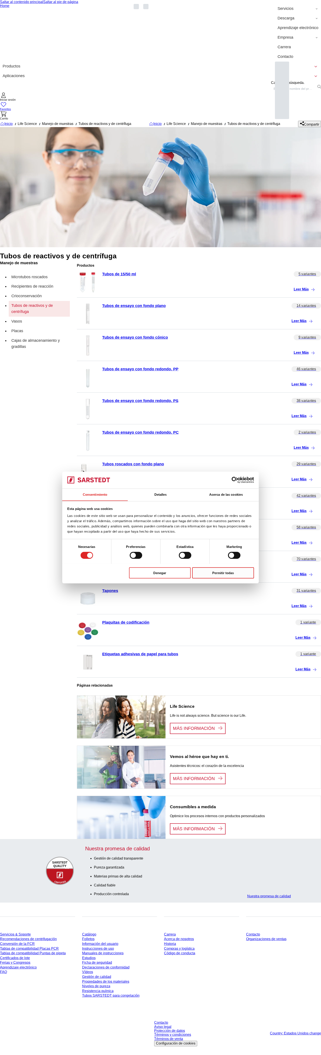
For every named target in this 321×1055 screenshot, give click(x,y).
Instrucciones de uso (98, 948)
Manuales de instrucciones (103, 953)
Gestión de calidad (96, 977)
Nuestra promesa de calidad (269, 896)
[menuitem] (298, 9)
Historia (170, 944)
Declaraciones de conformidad (105, 967)
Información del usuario (100, 944)
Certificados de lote (15, 958)
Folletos (88, 939)
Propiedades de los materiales (105, 981)
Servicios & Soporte (15, 934)
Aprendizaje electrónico (18, 967)
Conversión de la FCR (17, 944)
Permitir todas (223, 573)
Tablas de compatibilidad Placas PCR (29, 948)
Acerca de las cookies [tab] (226, 494)
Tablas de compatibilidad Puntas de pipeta (33, 953)
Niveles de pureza (96, 986)
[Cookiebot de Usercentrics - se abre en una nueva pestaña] (235, 480)
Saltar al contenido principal (21, 2)
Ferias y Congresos (15, 962)
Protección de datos (169, 1031)
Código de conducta (179, 953)
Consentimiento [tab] (95, 494)
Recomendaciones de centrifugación (28, 939)
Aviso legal (162, 1027)
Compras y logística (179, 948)
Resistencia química (98, 991)
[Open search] (319, 87)
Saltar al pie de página (60, 2)
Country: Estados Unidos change (295, 1033)
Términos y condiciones (172, 1034)
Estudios (89, 958)
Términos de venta (168, 1039)
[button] (8, 97)
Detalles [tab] (160, 494)
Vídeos (87, 972)
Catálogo (89, 934)
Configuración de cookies (175, 1043)
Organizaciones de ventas (266, 939)
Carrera (170, 934)
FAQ (3, 972)
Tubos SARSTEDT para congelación (111, 995)
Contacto (253, 934)
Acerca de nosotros (179, 939)
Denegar (159, 573)
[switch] (136, 555)
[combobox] (293, 89)
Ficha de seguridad (97, 962)
